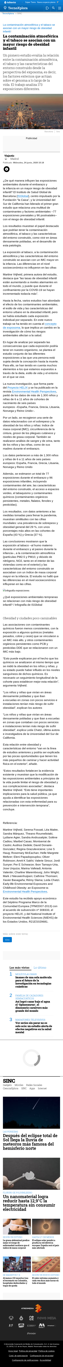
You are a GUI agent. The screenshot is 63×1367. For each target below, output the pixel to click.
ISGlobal (22, 196)
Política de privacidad (28, 1351)
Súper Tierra (30, 2)
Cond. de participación (18, 1356)
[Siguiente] (58, 2)
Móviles (19, 1084)
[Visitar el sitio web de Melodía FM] (41, 1326)
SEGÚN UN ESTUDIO (12, 1237)
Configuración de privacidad (41, 1356)
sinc (7, 939)
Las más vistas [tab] (19, 967)
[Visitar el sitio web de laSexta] (21, 1318)
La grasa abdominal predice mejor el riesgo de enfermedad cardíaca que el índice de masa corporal (16, 1244)
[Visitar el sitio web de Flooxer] (31, 1333)
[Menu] (59, 8)
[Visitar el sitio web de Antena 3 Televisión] (11, 1318)
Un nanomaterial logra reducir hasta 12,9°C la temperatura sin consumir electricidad (29, 1202)
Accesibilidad (45, 1360)
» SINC (18, 13)
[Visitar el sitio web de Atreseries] (11, 1326)
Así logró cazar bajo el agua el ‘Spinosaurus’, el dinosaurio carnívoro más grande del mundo (32, 1006)
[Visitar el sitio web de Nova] (41, 1318)
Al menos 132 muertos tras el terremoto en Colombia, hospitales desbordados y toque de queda (15, 1282)
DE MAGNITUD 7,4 (11, 1275)
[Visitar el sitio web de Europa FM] (31, 1326)
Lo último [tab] (40, 967)
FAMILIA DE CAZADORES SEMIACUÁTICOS (29, 997)
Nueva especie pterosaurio (48, 2)
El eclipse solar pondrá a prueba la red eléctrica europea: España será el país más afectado (45, 1244)
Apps (32, 1088)
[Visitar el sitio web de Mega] (51, 1318)
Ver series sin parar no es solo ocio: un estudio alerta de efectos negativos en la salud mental (33, 1027)
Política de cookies (46, 1351)
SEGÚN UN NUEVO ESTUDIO (45, 1275)
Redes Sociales (34, 1084)
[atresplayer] (47, 8)
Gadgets (7, 1084)
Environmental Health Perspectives (34, 391)
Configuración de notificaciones (25, 1360)
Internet (42, 1088)
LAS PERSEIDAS (10, 1131)
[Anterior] (22, 2)
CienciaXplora (10, 1088)
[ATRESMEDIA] (31, 1308)
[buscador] (53, 8)
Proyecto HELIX (17, 387)
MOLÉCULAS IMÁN (26, 974)
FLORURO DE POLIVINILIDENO (17, 1192)
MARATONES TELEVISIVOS (30, 1019)
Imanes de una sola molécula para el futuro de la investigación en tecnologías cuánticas (33, 982)
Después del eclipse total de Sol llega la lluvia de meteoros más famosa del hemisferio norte (30, 1141)
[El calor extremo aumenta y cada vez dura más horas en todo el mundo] (46, 1264)
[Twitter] (5, 158)
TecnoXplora (8, 13)
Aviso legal (13, 1351)
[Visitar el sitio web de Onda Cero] (21, 1326)
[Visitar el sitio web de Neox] (31, 1318)
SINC (9, 1080)
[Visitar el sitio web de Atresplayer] (51, 1326)
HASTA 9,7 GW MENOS (43, 1237)
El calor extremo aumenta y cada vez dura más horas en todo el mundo (45, 1280)
